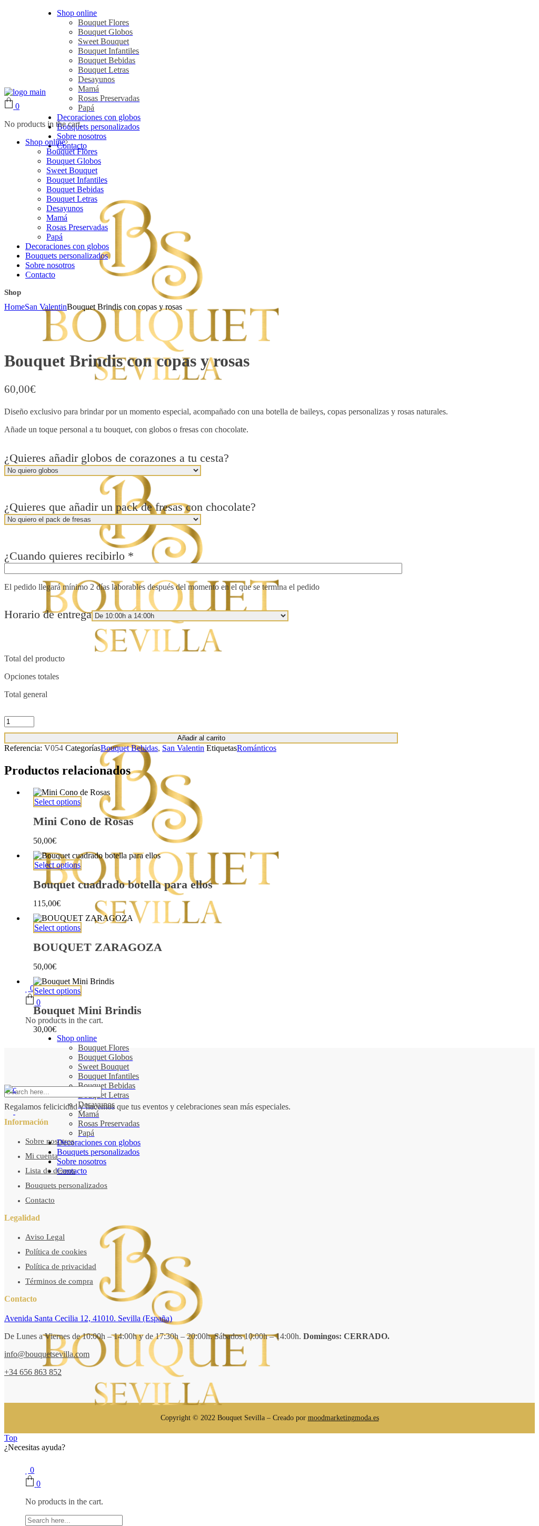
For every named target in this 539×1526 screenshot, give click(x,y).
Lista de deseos (50, 1170)
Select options (57, 801)
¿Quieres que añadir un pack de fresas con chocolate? (130, 506)
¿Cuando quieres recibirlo (69, 555)
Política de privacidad (60, 1266)
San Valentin (183, 748)
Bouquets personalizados (66, 1185)
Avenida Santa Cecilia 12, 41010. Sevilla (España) (88, 1318)
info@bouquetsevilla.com (46, 1354)
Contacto (40, 1200)
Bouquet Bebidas (129, 748)
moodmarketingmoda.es (343, 1418)
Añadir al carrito (201, 738)
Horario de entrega (48, 614)
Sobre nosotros (49, 1141)
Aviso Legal (45, 1237)
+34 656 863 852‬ (33, 1372)
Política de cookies (56, 1251)
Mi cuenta (41, 1156)
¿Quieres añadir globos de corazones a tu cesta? (116, 457)
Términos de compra (59, 1281)
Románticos (256, 748)
